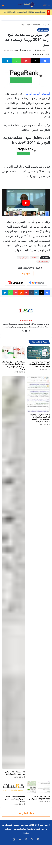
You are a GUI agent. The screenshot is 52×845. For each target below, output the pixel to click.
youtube (34, 258)
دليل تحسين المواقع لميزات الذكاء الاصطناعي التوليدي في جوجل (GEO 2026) (39, 364)
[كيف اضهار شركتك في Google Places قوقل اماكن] (38, 787)
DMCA (26, 833)
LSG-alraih (42, 50)
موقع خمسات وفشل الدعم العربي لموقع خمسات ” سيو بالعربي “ (15, 798)
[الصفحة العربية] (26, 5)
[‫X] (22, 330)
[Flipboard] (15, 283)
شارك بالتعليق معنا (26, 813)
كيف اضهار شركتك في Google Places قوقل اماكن (39, 797)
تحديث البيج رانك (43, 261)
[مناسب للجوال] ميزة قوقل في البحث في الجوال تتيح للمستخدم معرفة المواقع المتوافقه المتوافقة (40, 418)
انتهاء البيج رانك (23, 258)
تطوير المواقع (26, 24)
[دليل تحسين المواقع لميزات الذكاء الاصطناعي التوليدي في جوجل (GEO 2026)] (38, 352)
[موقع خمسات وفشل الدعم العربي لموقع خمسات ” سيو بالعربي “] (13, 787)
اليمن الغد (8, 829)
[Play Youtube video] (26, 202)
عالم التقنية (36, 24)
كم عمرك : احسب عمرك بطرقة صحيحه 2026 (30, 12)
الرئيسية (45, 24)
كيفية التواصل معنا (33, 829)
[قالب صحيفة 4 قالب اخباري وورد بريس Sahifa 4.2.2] (13, 572)
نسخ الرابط (26, 273)
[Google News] (37, 283)
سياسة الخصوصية (20, 829)
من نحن (44, 829)
